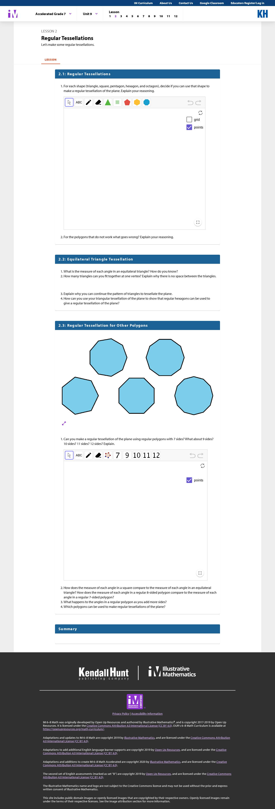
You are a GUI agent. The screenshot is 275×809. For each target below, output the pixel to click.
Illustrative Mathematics (139, 738)
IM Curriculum (143, 3)
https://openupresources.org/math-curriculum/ (73, 729)
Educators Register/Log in (247, 3)
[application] (134, 169)
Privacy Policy (120, 714)
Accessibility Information (147, 714)
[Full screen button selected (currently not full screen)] (198, 222)
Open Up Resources (167, 750)
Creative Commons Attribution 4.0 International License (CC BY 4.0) (129, 726)
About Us (166, 3)
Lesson (51, 59)
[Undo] (190, 103)
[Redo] (198, 103)
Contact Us (186, 3)
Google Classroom (212, 3)
